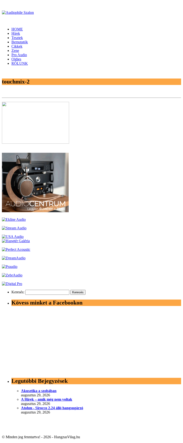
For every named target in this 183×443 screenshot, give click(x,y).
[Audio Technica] (14, 219)
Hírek (15, 33)
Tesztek (17, 38)
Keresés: (17, 292)
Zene (15, 51)
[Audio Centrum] (35, 211)
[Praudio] (9, 267)
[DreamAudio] (13, 258)
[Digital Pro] (12, 284)
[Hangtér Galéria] (16, 241)
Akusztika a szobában (38, 391)
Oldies (16, 59)
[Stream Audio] (14, 228)
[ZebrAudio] (12, 275)
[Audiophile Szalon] (18, 12)
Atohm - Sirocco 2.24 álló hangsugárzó (52, 408)
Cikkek (16, 46)
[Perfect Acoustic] (16, 249)
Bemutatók (19, 42)
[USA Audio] (13, 237)
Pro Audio (19, 55)
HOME (17, 29)
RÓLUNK (19, 63)
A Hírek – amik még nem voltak (46, 399)
